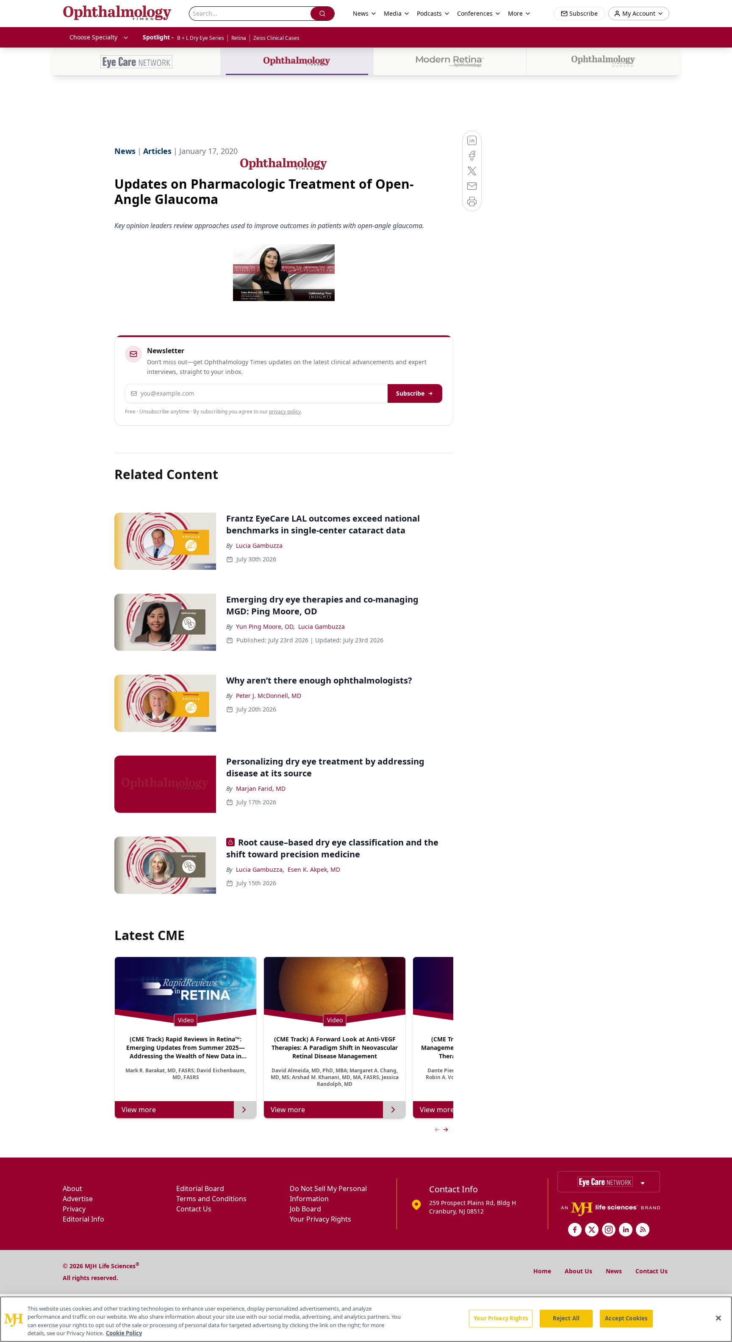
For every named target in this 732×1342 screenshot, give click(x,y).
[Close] (718, 1318)
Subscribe (410, 393)
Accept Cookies (626, 1318)
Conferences (475, 13)
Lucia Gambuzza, (260, 869)
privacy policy (285, 411)
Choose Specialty (93, 37)
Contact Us (193, 1209)
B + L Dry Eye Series (200, 38)
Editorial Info (83, 1219)
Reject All (566, 1318)
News (614, 1271)
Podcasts (429, 13)
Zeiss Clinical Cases (276, 38)
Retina (238, 38)
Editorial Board (200, 1188)
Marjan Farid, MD (261, 788)
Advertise (78, 1198)
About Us (578, 1271)
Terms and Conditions (211, 1198)
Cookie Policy (124, 1333)
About (72, 1188)
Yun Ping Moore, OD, (265, 626)
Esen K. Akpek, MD (314, 869)
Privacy (74, 1209)
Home (542, 1271)
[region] (366, 1319)
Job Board (305, 1209)
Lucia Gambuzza (259, 545)
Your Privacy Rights (320, 1219)
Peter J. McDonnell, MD (268, 696)
